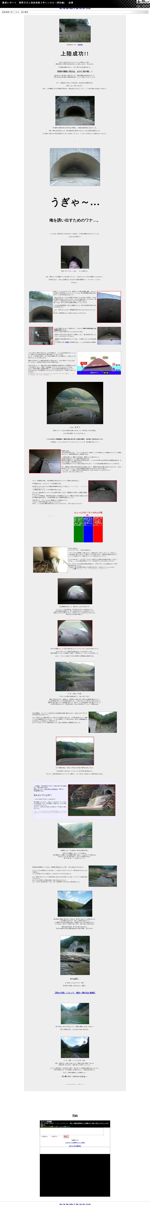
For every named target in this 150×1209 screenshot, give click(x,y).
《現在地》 (80, 44)
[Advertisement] (60, 527)
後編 (67, 8)
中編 (64, 8)
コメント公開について (64, 1126)
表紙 (89, 8)
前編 (61, 8)
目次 (87, 8)
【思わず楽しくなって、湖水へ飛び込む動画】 (75, 993)
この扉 (74, 568)
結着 (83, 8)
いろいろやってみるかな (51, 789)
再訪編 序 (72, 8)
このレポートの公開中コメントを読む (75, 1142)
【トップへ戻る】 (75, 1146)
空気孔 (67, 342)
